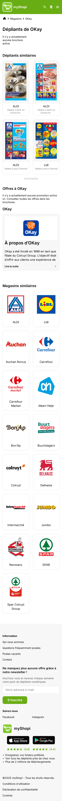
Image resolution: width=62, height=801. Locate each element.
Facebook (8, 717)
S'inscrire (14, 700)
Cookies (7, 795)
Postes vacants (12, 653)
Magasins (15, 18)
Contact (7, 659)
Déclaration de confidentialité (20, 789)
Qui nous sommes (13, 642)
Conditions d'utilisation (16, 783)
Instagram (38, 717)
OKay (28, 18)
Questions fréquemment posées (21, 647)
